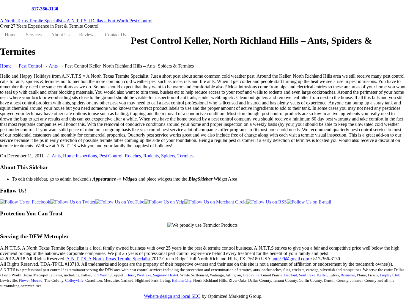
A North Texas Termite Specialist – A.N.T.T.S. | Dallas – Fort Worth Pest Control (76, 20)
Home (6, 65)
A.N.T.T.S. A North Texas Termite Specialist (109, 258)
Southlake (307, 275)
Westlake (144, 275)
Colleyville (74, 280)
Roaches (133, 155)
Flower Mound (31, 280)
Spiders (168, 155)
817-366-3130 (45, 8)
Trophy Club (390, 275)
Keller (322, 275)
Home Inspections (80, 155)
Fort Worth (101, 275)
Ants (53, 65)
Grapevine (251, 275)
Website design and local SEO (172, 296)
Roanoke (348, 275)
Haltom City (181, 280)
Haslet (173, 275)
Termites (185, 155)
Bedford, (291, 275)
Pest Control (30, 65)
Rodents (151, 155)
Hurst (130, 275)
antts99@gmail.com (290, 258)
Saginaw (159, 275)
